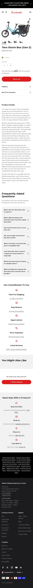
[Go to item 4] (21, 42)
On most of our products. (16, 311)
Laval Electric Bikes (24, 464)
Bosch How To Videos (24, 531)
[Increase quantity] (10, 65)
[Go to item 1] (4, 42)
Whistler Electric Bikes (13, 470)
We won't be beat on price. (16, 337)
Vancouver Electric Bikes (9, 464)
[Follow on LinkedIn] (21, 567)
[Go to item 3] (15, 42)
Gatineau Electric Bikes (23, 458)
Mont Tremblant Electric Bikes (11, 466)
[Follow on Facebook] (3, 567)
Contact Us (5, 525)
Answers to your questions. (16, 324)
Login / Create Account (22, 517)
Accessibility (5, 561)
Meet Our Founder (7, 549)
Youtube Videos (23, 534)
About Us (4, 545)
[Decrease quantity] (4, 65)
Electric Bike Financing (5, 520)
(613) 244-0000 (6, 493)
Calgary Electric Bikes (12, 468)
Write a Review (20, 382)
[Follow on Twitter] (7, 567)
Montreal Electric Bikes (9, 460)
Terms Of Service (7, 558)
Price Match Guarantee (5, 529)
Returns (4, 536)
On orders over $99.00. (16, 298)
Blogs (20, 521)
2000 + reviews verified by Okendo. (16, 349)
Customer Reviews (24, 525)
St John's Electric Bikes (24, 460)
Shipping (4, 533)
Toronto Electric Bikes (8, 462)
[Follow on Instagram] (12, 567)
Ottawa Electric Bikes (8, 458)
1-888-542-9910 (6, 495)
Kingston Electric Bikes (23, 462)
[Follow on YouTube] (16, 567)
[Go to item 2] (9, 42)
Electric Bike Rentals (24, 528)
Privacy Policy (6, 555)
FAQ (3, 516)
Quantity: (4, 62)
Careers (4, 552)
